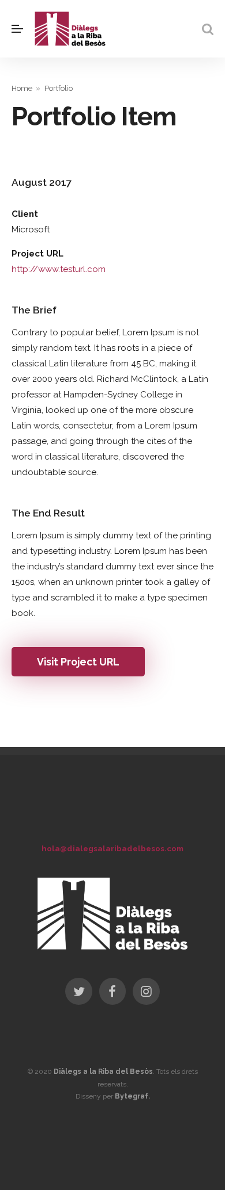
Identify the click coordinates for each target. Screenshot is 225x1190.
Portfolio (58, 88)
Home (22, 88)
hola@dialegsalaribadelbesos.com (112, 848)
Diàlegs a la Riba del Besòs (103, 1071)
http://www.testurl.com (59, 269)
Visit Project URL (78, 662)
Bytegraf (131, 1096)
